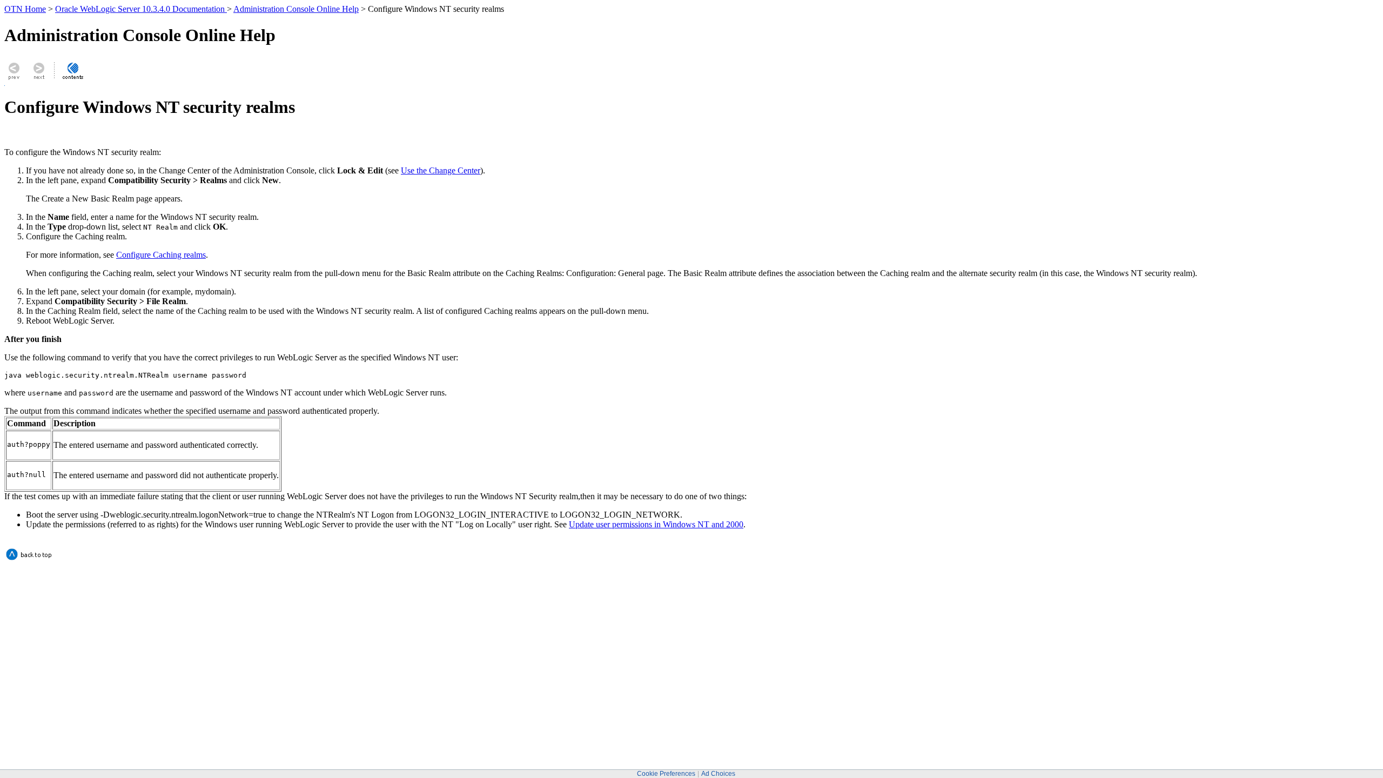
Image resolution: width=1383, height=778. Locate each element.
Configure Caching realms (161, 254)
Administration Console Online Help (296, 9)
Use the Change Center (440, 170)
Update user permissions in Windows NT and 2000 (656, 524)
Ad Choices (718, 773)
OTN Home (25, 9)
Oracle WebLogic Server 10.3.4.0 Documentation (141, 9)
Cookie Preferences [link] (666, 773)
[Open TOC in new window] (72, 79)
